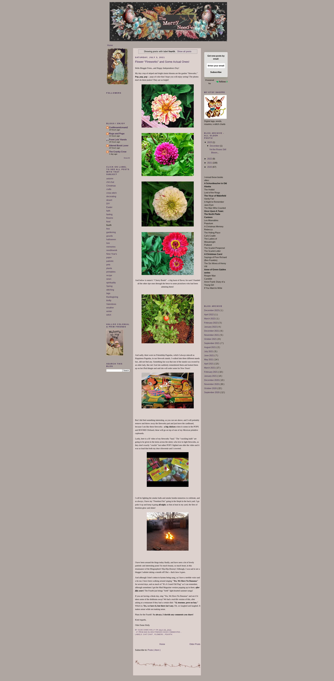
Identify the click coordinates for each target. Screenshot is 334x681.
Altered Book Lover (118, 145)
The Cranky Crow (117, 152)
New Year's (111, 254)
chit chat (110, 182)
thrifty (108, 300)
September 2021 (212, 343)
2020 (210, 167)
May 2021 (209, 359)
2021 (210, 163)
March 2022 (210, 318)
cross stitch (111, 193)
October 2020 (210, 388)
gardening (111, 232)
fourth (168, 634)
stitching (110, 290)
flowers (109, 218)
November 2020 (212, 384)
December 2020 (212, 380)
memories (110, 247)
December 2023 (212, 310)
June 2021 (209, 355)
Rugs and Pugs (116, 133)
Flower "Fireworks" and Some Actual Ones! (162, 61)
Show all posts (184, 51)
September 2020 (212, 392)
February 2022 (211, 323)
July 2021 (209, 351)
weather (110, 308)
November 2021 (212, 335)
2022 (210, 159)
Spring (109, 286)
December (215, 146)
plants (109, 268)
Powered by (209, 81)
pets (108, 265)
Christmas (111, 186)
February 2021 (211, 372)
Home (110, 45)
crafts (108, 189)
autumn (109, 178)
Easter (109, 207)
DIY (108, 203)
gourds (109, 236)
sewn (108, 279)
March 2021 (210, 368)
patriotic (110, 261)
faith (108, 211)
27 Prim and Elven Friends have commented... (159, 632)
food (108, 221)
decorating (111, 196)
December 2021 (212, 331)
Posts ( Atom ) (154, 650)
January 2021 (210, 376)
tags (108, 293)
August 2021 (210, 347)
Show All (127, 158)
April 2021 (209, 364)
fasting (109, 214)
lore (108, 243)
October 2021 (210, 339)
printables (110, 272)
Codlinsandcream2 (118, 127)
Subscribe (216, 72)
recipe (109, 275)
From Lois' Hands (118, 139)
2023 (210, 142)
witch (108, 315)
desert (109, 200)
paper (109, 257)
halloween (111, 239)
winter (109, 311)
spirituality (111, 283)
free (108, 229)
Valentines (111, 304)
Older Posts (194, 644)
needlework (111, 250)
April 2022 (209, 314)
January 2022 (210, 327)
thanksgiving (112, 297)
